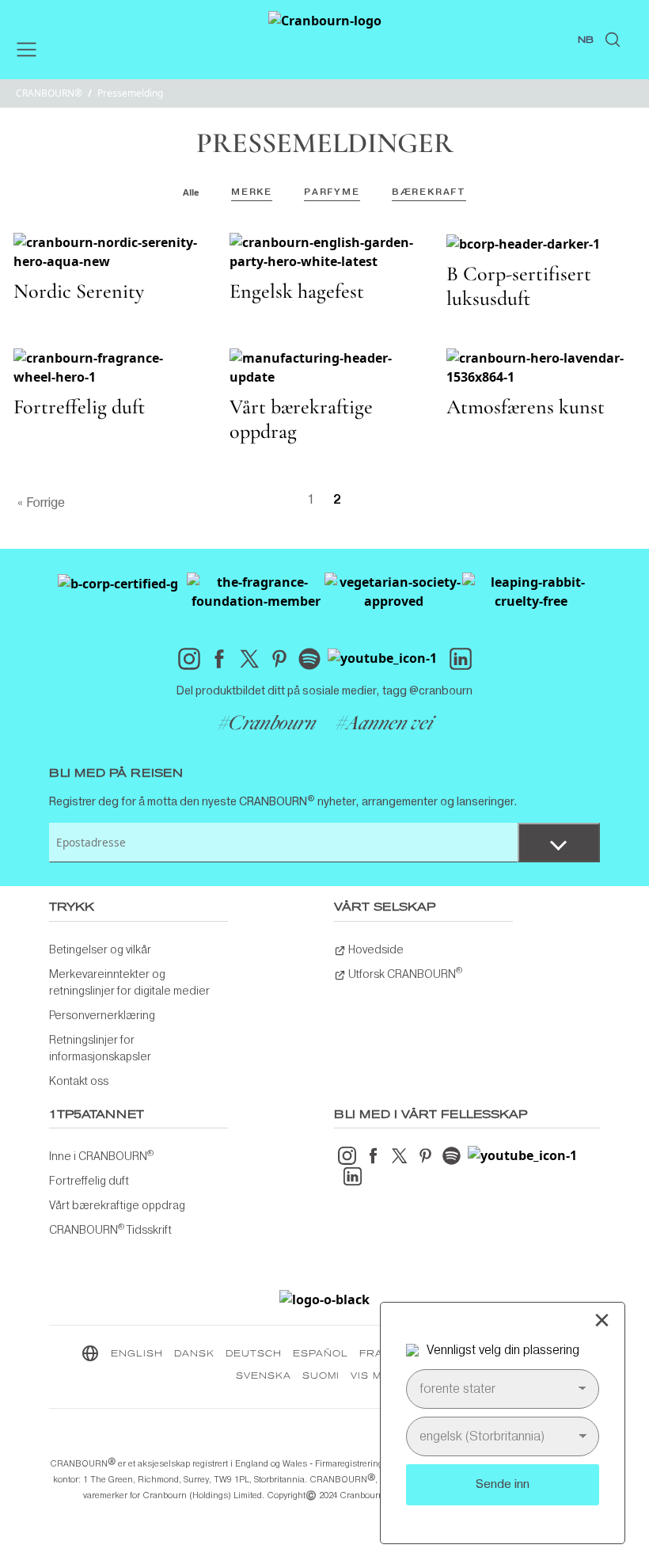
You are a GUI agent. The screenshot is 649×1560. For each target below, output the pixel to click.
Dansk (194, 1354)
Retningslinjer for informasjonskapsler (100, 1048)
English (137, 1354)
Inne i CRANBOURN (101, 1155)
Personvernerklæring (102, 1015)
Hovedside (375, 949)
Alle (191, 192)
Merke (251, 191)
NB (586, 40)
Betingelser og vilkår (100, 949)
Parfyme (332, 191)
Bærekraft (429, 191)
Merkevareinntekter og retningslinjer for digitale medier (129, 982)
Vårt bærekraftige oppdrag (117, 1205)
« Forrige (41, 502)
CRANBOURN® (49, 93)
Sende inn (502, 1484)
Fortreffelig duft (89, 1180)
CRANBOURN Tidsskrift (110, 1229)
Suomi (321, 1376)
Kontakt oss (78, 1081)
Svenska (263, 1376)
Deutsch (254, 1354)
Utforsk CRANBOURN (404, 972)
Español (320, 1354)
